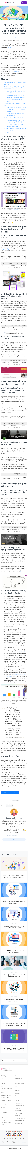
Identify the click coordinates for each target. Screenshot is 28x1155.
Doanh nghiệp (18, 1095)
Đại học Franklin (14, 209)
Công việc (14, 37)
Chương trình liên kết (6, 1120)
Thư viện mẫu (4, 1112)
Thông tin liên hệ (19, 1105)
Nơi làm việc (15, 800)
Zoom (17, 1086)
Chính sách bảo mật (20, 1118)
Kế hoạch (17, 1093)
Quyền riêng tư (19, 1113)
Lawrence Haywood (8, 40)
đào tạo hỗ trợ (18, 71)
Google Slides (18, 1078)
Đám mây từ (4, 1083)
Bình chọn (3, 1081)
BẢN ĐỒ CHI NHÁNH (15, 1142)
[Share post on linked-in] (7, 805)
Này (14, 839)
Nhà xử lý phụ (18, 1123)
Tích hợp (17, 1076)
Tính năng (3, 1076)
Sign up (24, 2)
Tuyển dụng (18, 1108)
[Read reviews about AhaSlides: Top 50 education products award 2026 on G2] (14, 1133)
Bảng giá (17, 1090)
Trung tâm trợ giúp (5, 1117)
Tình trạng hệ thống (5, 1142)
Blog (2, 1110)
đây (21, 572)
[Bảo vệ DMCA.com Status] (24, 1142)
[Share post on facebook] (12, 805)
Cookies (17, 1115)
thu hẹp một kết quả (19, 652)
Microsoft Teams (19, 1083)
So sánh (3, 1107)
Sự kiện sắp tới (4, 1115)
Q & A (2, 1086)
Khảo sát (3, 1092)
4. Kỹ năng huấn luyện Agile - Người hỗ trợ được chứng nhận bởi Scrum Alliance (16, 109)
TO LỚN (9, 47)
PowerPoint (18, 1081)
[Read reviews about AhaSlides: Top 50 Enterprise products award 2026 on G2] (19, 1133)
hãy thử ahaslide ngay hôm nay (10, 792)
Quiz (2, 1078)
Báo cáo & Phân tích (6, 1100)
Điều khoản (18, 1110)
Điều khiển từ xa (5, 1097)
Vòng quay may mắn (6, 1095)
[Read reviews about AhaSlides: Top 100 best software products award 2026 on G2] (8, 1133)
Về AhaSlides (18, 1103)
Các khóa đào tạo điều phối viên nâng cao (15, 118)
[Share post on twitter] (9, 805)
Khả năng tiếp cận (19, 1120)
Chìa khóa (6, 132)
